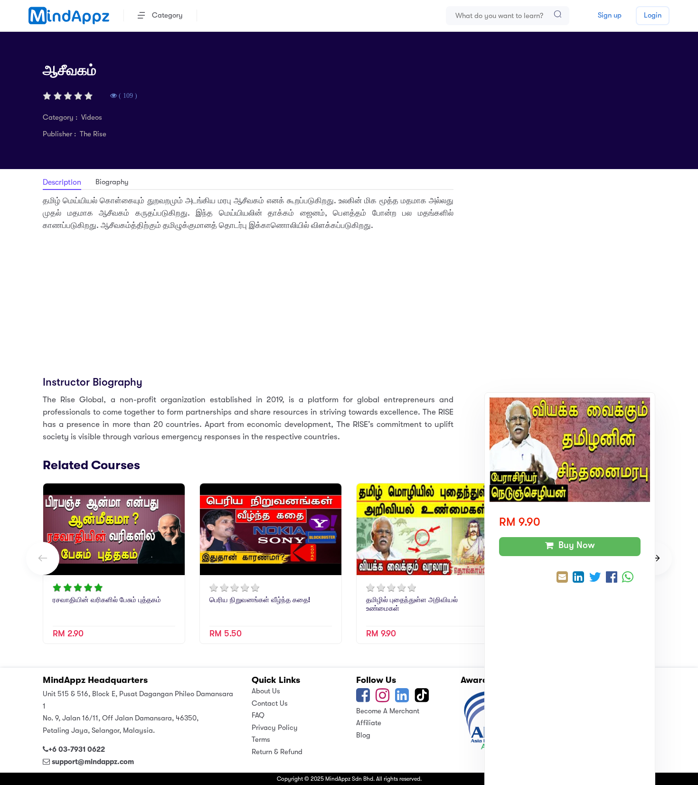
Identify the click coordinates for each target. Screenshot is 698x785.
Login (652, 15)
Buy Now (574, 545)
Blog (363, 735)
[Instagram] (382, 698)
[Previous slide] (42, 558)
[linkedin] (402, 698)
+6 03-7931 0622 (76, 749)
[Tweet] (595, 578)
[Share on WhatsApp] (627, 578)
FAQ (258, 715)
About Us (266, 691)
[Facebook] (363, 698)
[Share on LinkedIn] (578, 578)
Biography (112, 182)
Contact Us (270, 703)
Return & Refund (277, 751)
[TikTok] (423, 698)
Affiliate (368, 723)
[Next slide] (655, 558)
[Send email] (562, 578)
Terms (261, 739)
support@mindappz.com (93, 761)
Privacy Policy (275, 727)
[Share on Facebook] (611, 578)
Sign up (610, 15)
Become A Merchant (387, 711)
